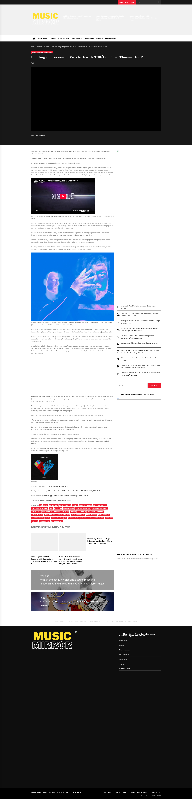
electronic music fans (39, 508)
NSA (65, 518)
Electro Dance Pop (99, 505)
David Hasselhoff (65, 505)
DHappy (75, 505)
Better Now (53, 505)
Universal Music (56, 521)
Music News (42, 38)
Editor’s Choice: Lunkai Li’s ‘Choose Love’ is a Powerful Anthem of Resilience (141, 374)
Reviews (53, 38)
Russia (90, 518)
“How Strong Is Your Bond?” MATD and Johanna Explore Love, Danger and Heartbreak (140, 329)
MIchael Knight (50, 515)
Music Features (64, 38)
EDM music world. (85, 505)
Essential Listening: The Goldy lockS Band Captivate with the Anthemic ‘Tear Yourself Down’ (140, 366)
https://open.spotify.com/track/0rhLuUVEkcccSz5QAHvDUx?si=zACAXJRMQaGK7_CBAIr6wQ (68, 491)
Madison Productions (95, 511)
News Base (65, 792)
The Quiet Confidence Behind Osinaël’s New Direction (139, 343)
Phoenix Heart (73, 518)
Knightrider (36, 511)
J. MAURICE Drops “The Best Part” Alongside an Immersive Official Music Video (137, 337)
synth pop (109, 518)
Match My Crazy (37, 515)
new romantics (57, 518)
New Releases (77, 38)
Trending (99, 38)
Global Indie (89, 38)
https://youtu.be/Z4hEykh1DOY (57, 486)
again (45, 505)
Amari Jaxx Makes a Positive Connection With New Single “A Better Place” (143, 18)
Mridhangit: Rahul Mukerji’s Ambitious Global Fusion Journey (77, 17)
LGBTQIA (73, 511)
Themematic (76, 792)
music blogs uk (91, 515)
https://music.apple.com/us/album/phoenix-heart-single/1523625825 (64, 496)
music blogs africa (78, 515)
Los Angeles (82, 511)
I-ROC (51, 508)
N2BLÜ (48, 518)
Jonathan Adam (68, 508)
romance (83, 518)
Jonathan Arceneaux (83, 508)
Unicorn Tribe (44, 521)
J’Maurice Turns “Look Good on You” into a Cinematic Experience (139, 359)
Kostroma (65, 511)
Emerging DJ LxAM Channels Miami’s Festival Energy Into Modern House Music (110, 18)
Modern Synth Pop (63, 515)
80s (41, 505)
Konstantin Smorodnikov (51, 511)
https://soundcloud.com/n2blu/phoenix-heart (55, 500)
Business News (110, 38)
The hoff (35, 521)
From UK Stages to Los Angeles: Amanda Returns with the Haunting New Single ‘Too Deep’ (139, 351)
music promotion (38, 518)
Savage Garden (99, 518)
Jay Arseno (58, 508)
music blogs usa (103, 515)
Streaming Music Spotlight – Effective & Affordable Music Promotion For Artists (99, 541)
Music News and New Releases (42, 52)
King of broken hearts (99, 508)
